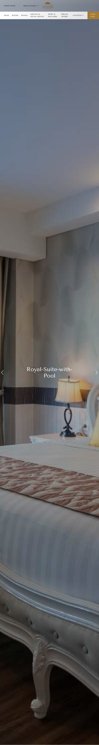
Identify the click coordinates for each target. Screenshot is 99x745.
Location (77, 15)
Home (6, 15)
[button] (2, 372)
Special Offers (64, 15)
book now (92, 15)
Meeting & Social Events (37, 15)
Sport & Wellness (52, 15)
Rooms (15, 15)
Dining (24, 15)
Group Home (9, 6)
